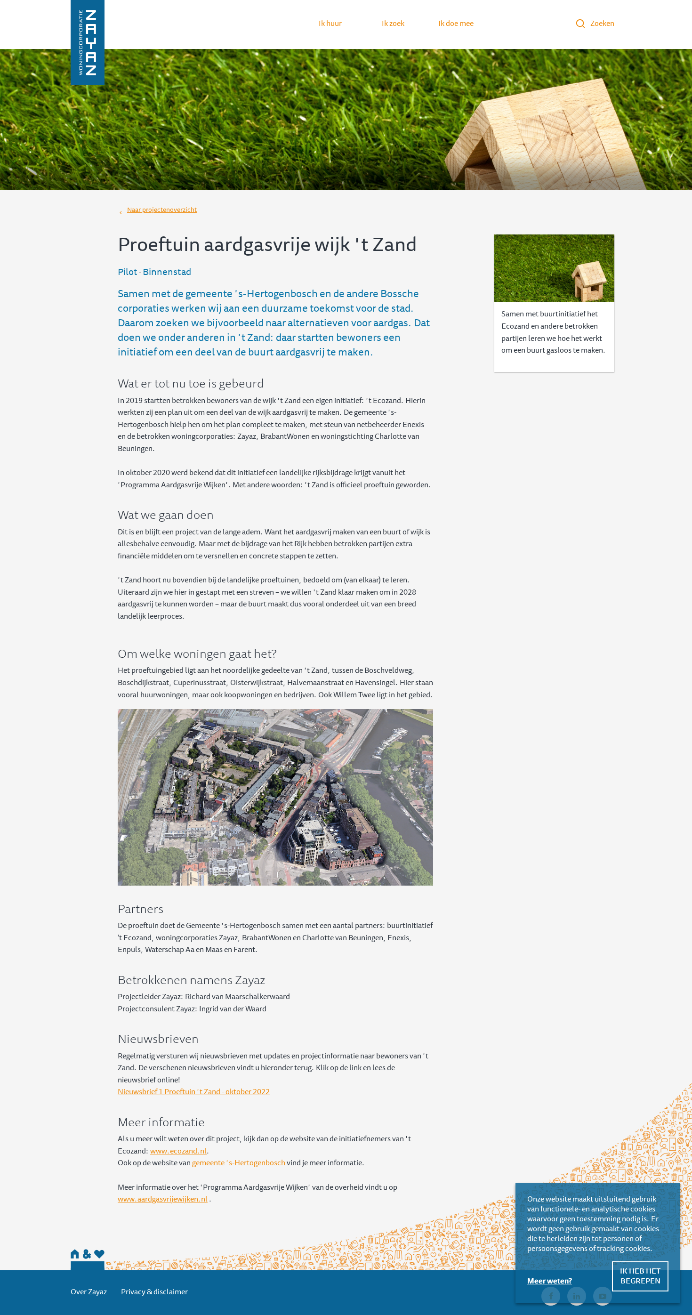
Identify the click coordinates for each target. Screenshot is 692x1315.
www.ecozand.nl (178, 1151)
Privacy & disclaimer (154, 1292)
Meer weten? (549, 1281)
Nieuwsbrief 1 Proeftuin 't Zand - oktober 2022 (194, 1092)
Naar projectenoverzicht (162, 210)
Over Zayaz (89, 1292)
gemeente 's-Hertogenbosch (238, 1163)
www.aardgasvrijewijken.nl (163, 1199)
